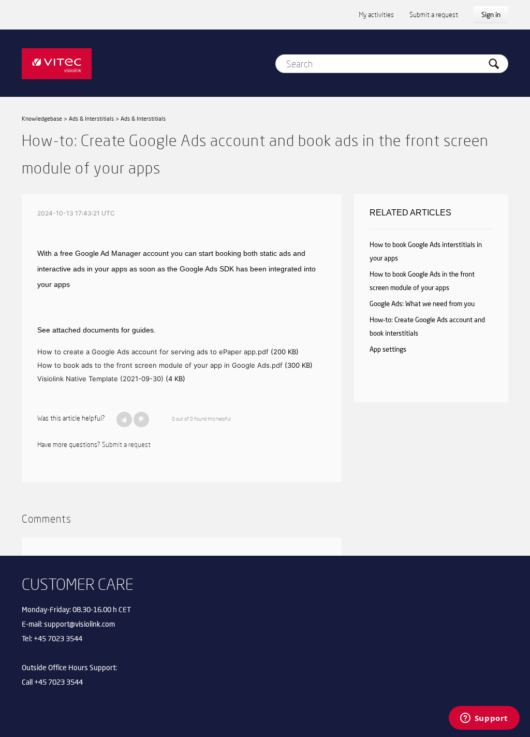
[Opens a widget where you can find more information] (484, 719)
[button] (124, 419)
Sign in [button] (490, 14)
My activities (376, 14)
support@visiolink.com (79, 623)
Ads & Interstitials (91, 118)
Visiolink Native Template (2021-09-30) (100, 378)
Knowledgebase (42, 118)
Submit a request (433, 14)
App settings (388, 349)
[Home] (57, 63)
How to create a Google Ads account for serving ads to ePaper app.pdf (153, 352)
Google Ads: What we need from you (422, 303)
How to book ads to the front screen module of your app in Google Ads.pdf (160, 365)
